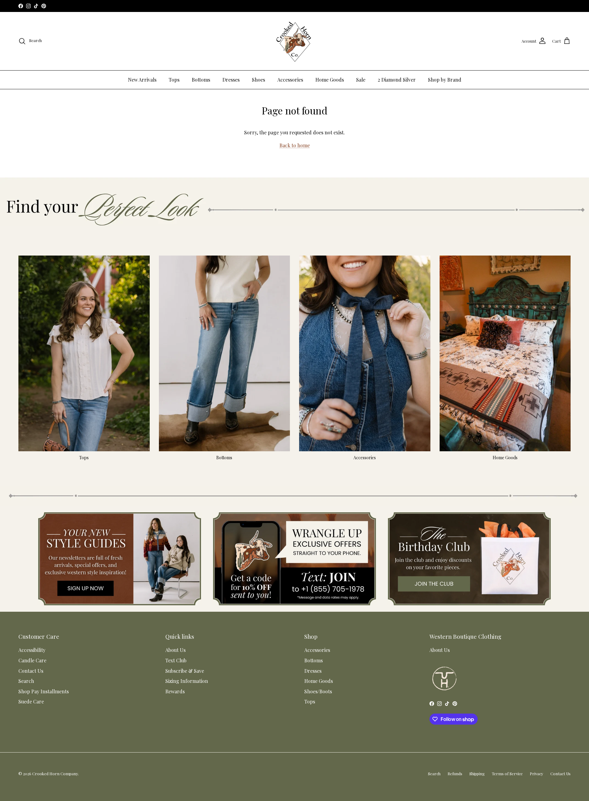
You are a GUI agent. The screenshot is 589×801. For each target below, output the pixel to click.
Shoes (258, 79)
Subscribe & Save (184, 671)
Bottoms (201, 79)
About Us (175, 650)
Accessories (290, 79)
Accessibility (31, 650)
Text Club (176, 660)
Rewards (175, 691)
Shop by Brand (444, 79)
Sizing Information (186, 681)
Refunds (455, 773)
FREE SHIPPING (292, 5)
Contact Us (30, 671)
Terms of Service (507, 773)
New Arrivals (142, 79)
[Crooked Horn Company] (294, 41)
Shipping (477, 773)
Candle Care (32, 660)
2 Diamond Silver (397, 79)
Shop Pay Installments (43, 691)
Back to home (294, 145)
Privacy (536, 773)
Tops (174, 79)
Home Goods (329, 79)
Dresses (231, 79)
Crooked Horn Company (55, 773)
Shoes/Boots (318, 691)
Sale (360, 79)
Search (26, 681)
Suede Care (31, 701)
